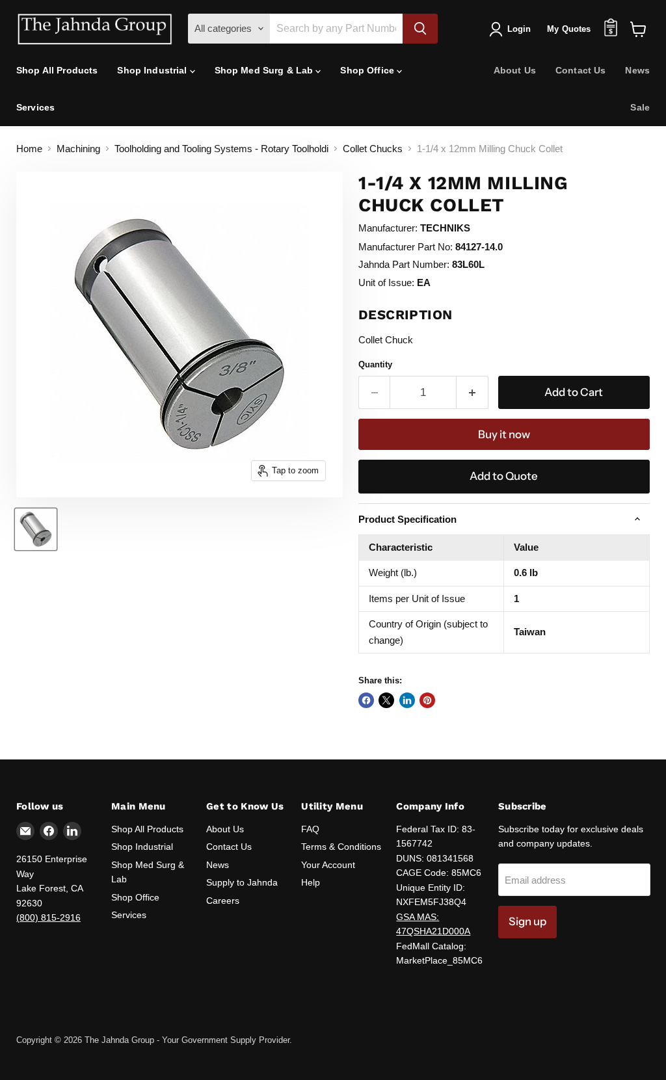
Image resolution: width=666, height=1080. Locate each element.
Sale (640, 107)
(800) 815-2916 (48, 917)
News (637, 70)
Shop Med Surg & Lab (265, 70)
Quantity (375, 364)
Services (35, 107)
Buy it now (504, 434)
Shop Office (368, 70)
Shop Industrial (153, 70)
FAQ (310, 829)
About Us (515, 70)
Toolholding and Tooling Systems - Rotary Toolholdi (221, 148)
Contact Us (580, 70)
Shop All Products (57, 70)
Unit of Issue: (386, 282)
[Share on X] (386, 700)
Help (310, 882)
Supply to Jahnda (242, 882)
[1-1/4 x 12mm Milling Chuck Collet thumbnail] (36, 529)
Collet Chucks (373, 148)
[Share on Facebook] (366, 700)
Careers (222, 900)
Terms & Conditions (341, 846)
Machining (78, 148)
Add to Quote (504, 475)
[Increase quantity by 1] (472, 392)
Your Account (328, 865)
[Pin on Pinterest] (427, 700)
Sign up (527, 921)
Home (29, 148)
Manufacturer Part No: (405, 246)
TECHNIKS (445, 227)
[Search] (420, 29)
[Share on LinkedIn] (407, 700)
